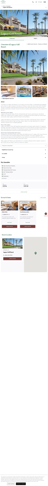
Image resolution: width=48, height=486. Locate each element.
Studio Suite (4, 212)
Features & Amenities (7, 145)
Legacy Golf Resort (8, 252)
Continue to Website (21, 483)
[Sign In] (36, 2)
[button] (40, 2)
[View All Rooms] (46, 214)
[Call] (33, 2)
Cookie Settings (11, 483)
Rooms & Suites (6, 198)
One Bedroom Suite (24, 212)
